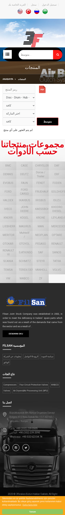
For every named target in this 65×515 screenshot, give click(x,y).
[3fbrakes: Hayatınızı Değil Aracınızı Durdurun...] (32, 44)
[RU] (37, 11)
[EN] (20, 11)
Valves (6, 390)
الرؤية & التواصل (31, 356)
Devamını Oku (16, 334)
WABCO (55, 385)
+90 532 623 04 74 (32, 436)
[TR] (28, 11)
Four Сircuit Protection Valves (34, 385)
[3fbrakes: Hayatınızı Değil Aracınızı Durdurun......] (32, 301)
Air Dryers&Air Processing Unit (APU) (30, 390)
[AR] (45, 11)
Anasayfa (8, 79)
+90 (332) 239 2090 (29, 432)
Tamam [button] (32, 512)
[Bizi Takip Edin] (6, 447)
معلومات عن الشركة (12, 356)
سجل (34, 4)
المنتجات (22, 79)
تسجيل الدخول (49, 4)
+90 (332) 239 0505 (27, 428)
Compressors (9, 385)
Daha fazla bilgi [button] (30, 505)
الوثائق (6, 362)
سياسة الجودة (47, 356)
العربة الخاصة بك (17, 4)
